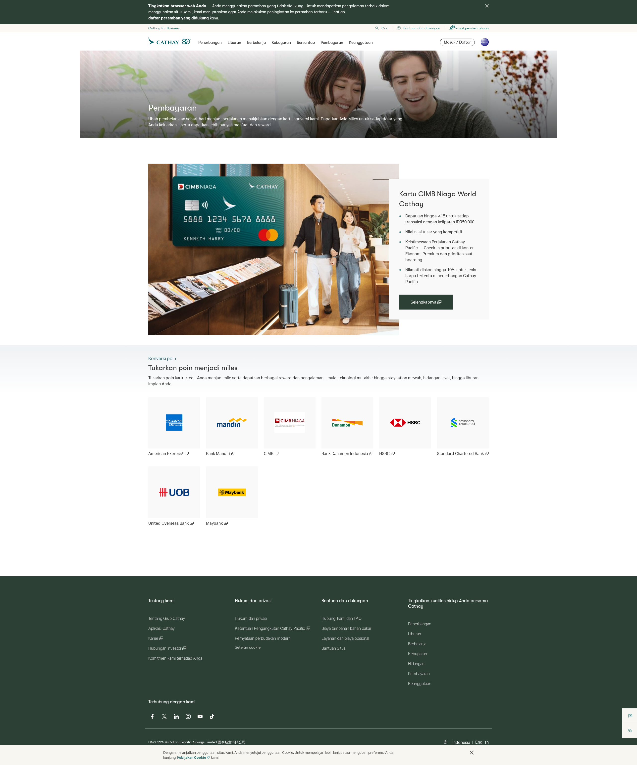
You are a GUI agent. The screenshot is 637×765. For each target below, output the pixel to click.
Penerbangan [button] (210, 42)
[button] (472, 753)
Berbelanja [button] (256, 42)
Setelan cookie (248, 647)
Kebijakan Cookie (191, 757)
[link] (273, 249)
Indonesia (461, 742)
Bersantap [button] (306, 42)
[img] (487, 5)
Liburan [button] (234, 42)
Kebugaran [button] (281, 42)
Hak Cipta (156, 742)
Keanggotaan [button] (361, 42)
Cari (384, 28)
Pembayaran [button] (332, 42)
